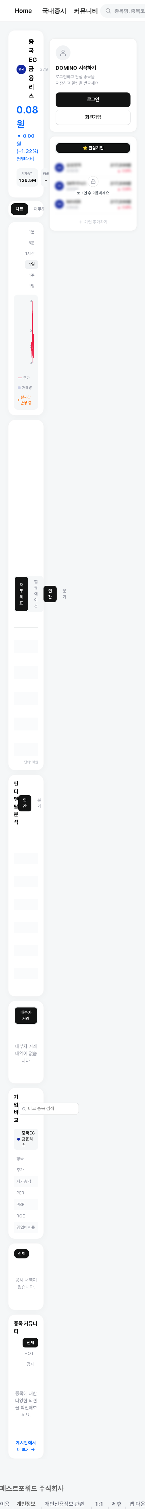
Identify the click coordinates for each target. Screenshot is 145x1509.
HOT (29, 1353)
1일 (31, 264)
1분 (31, 231)
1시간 (30, 253)
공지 (30, 1364)
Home (23, 10)
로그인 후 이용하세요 (93, 193)
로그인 (93, 100)
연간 (50, 593)
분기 (64, 593)
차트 (20, 209)
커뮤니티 (86, 10)
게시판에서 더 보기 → (26, 1446)
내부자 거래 (26, 1015)
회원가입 (93, 117)
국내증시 (54, 10)
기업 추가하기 (96, 222)
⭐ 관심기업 (93, 147)
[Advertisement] (72, 498)
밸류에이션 (36, 594)
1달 (31, 286)
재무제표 (21, 593)
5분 (31, 242)
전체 (21, 1253)
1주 (31, 275)
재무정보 (42, 209)
